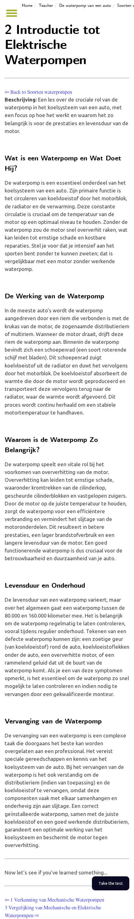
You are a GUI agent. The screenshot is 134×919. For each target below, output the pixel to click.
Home (27, 5)
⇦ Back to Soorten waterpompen (38, 91)
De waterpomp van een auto (85, 5)
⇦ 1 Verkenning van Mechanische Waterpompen (54, 899)
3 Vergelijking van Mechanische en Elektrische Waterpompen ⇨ (53, 911)
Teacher (46, 5)
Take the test (110, 883)
